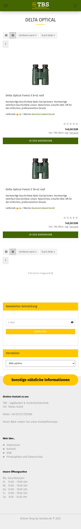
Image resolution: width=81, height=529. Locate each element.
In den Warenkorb (40, 140)
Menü (5, 5)
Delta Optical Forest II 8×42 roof (25, 95)
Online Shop (27, 518)
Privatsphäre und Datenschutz (25, 456)
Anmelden (40, 331)
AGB (9, 452)
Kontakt (11, 449)
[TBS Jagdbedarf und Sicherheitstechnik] (40, 5)
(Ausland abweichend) (43, 114)
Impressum (13, 445)
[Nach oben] (70, 523)
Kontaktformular (48, 421)
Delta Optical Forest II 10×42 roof (25, 189)
